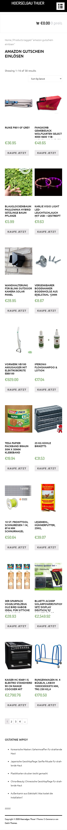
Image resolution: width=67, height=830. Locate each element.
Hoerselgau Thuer (28, 3)
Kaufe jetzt (16, 152)
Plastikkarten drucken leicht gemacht (29, 773)
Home (8, 40)
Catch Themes (11, 823)
